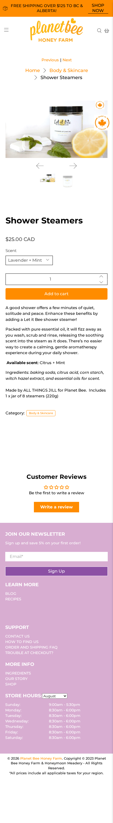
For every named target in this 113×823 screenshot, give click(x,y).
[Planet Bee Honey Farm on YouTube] (19, 610)
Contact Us (17, 636)
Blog (10, 593)
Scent (11, 250)
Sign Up (56, 571)
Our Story (16, 678)
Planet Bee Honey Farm (41, 758)
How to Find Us (22, 641)
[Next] (73, 166)
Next (67, 59)
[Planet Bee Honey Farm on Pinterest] (25, 610)
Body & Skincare (68, 70)
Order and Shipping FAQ (31, 647)
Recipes (13, 599)
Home (32, 70)
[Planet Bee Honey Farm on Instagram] (31, 610)
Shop (10, 684)
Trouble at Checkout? (29, 652)
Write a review (56, 506)
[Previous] (40, 166)
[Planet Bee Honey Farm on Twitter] (7, 610)
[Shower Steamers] (57, 129)
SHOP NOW (98, 8)
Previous (50, 59)
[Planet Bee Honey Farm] (56, 30)
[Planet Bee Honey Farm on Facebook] (13, 610)
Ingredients (18, 673)
